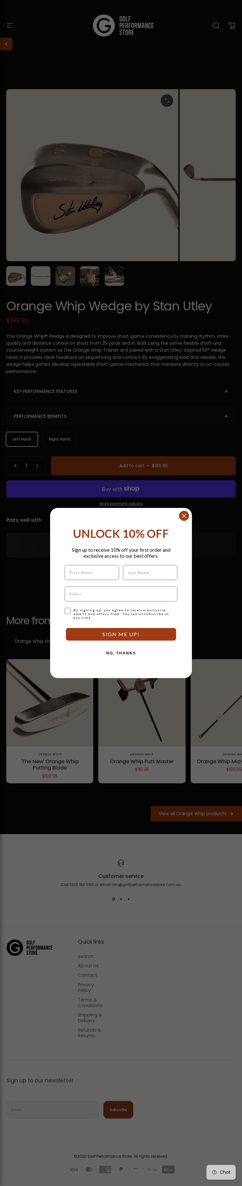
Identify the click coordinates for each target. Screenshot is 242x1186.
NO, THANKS (121, 653)
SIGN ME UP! (121, 634)
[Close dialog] (184, 516)
